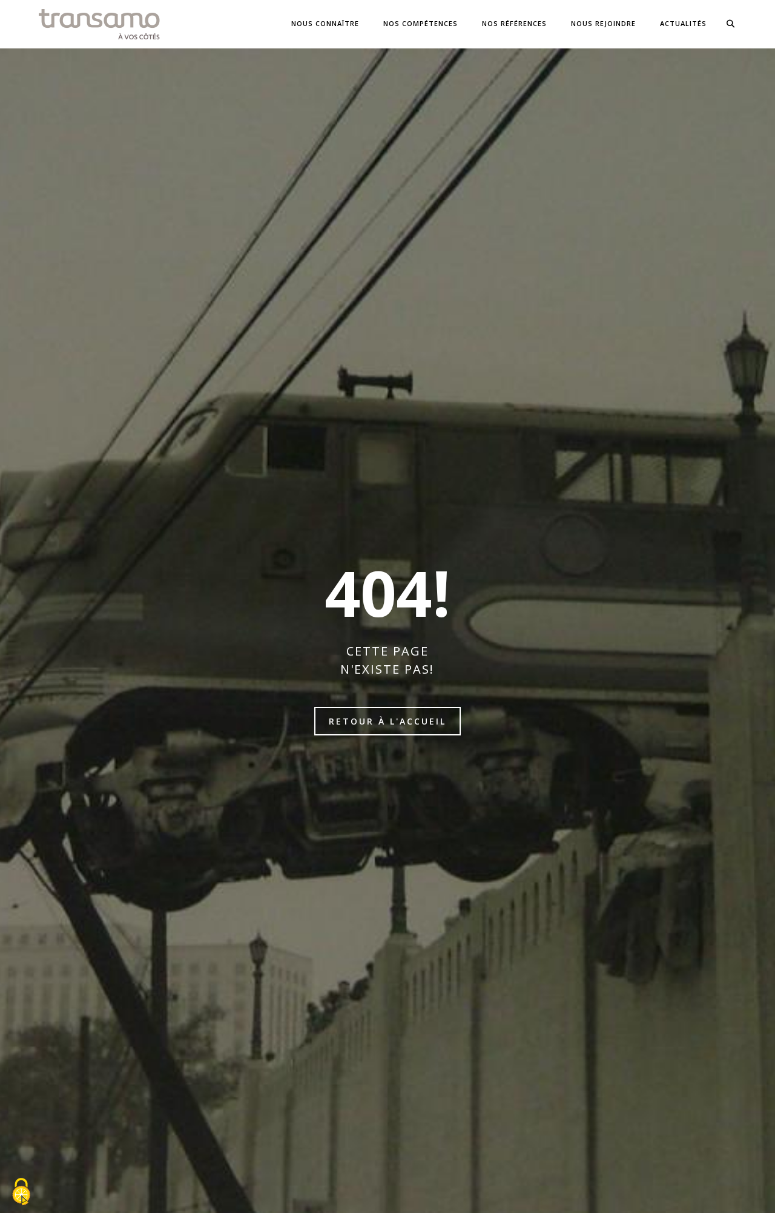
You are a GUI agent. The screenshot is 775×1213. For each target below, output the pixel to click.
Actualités (683, 23)
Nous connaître (325, 23)
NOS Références (514, 23)
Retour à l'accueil (387, 721)
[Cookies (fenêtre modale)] (21, 1192)
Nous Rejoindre (603, 23)
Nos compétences (420, 23)
